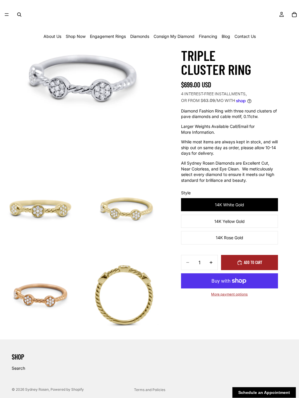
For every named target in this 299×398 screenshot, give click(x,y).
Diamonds (139, 36)
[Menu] (6, 14)
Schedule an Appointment (264, 392)
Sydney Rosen (37, 389)
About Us (52, 36)
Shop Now (76, 36)
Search (18, 368)
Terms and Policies (149, 390)
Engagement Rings (108, 36)
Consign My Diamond (174, 36)
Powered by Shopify (67, 389)
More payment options (229, 294)
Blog (226, 36)
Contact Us (245, 36)
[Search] (19, 14)
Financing (208, 36)
